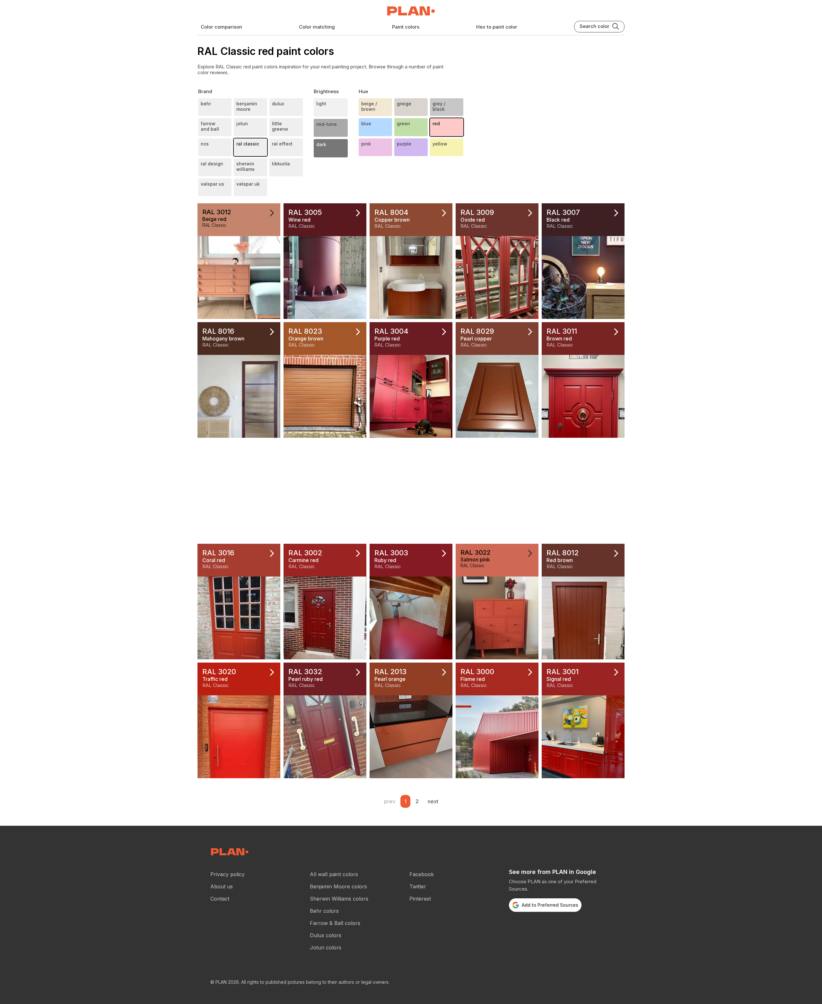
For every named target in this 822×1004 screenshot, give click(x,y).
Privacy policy (227, 874)
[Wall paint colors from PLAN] (411, 11)
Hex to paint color (496, 27)
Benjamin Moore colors (338, 886)
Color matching (317, 27)
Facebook (421, 874)
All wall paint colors (334, 874)
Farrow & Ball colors (335, 923)
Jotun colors (325, 947)
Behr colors (324, 911)
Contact (219, 898)
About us (221, 886)
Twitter (417, 886)
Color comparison (221, 27)
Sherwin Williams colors (339, 898)
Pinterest (420, 898)
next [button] (433, 801)
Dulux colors (325, 935)
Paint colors (405, 27)
